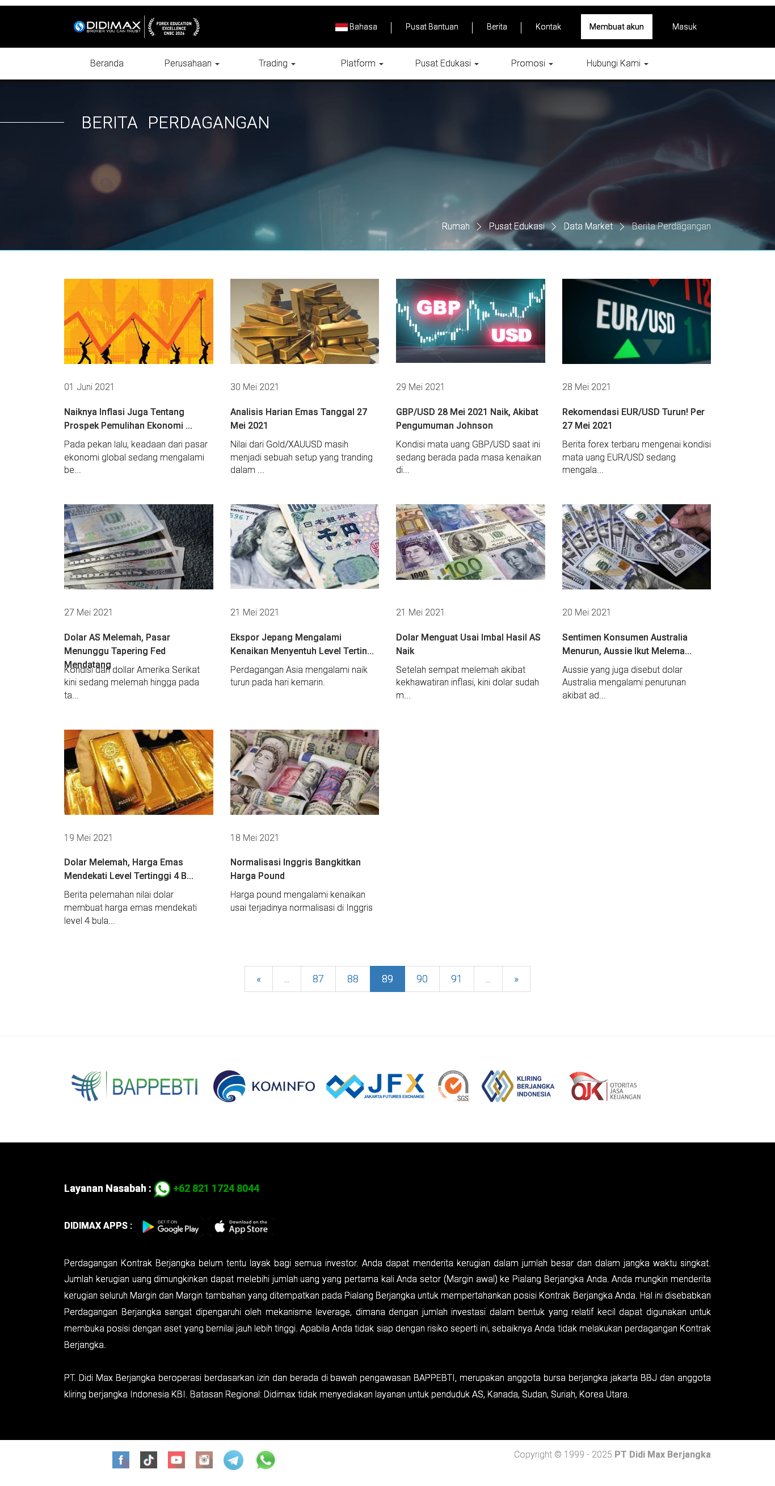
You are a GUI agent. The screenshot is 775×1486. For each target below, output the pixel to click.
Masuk (684, 26)
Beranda (107, 63)
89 (387, 979)
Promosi (529, 63)
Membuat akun (616, 26)
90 (422, 979)
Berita (497, 26)
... (286, 979)
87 (318, 979)
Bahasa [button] (362, 26)
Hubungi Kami (615, 63)
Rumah (456, 226)
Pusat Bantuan (432, 26)
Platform (359, 63)
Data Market (588, 226)
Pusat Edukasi (444, 63)
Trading (274, 63)
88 (353, 979)
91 (456, 979)
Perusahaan (189, 63)
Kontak (548, 26)
